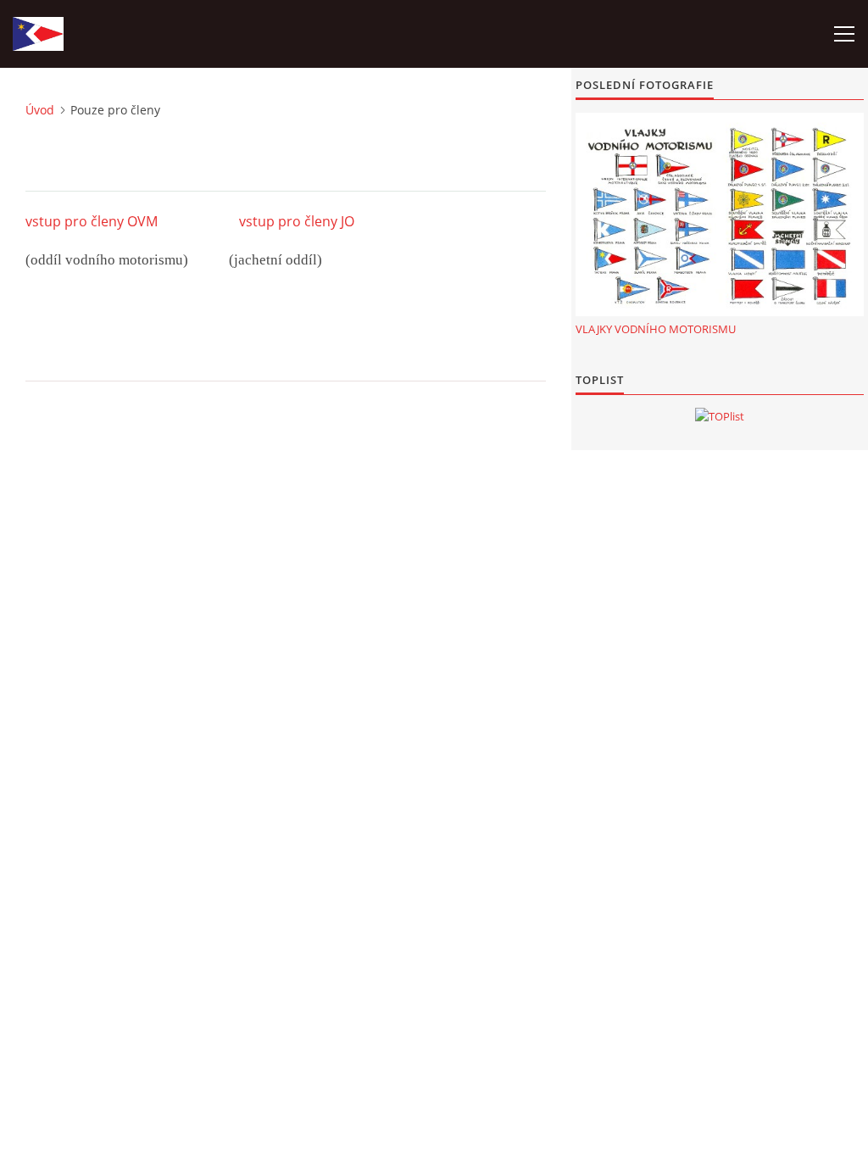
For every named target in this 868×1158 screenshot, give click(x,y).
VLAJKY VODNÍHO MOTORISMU (656, 329)
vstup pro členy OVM (91, 221)
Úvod (39, 110)
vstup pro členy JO (296, 221)
